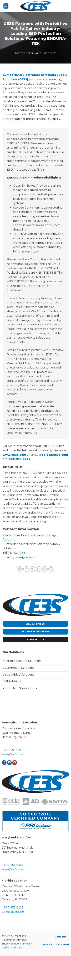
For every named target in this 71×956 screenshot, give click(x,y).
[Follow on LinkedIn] (9, 762)
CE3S (53, 53)
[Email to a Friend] (39, 569)
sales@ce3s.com (55, 454)
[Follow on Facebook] (4, 762)
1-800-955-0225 (18, 459)
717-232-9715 (17, 552)
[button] (5, 6)
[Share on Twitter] (32, 569)
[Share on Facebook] (26, 569)
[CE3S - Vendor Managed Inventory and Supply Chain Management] (35, 6)
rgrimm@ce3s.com (24, 557)
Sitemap (16, 947)
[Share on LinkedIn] (51, 569)
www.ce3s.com (14, 454)
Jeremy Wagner (40, 358)
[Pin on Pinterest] (45, 569)
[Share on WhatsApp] (20, 569)
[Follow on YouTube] (14, 762)
